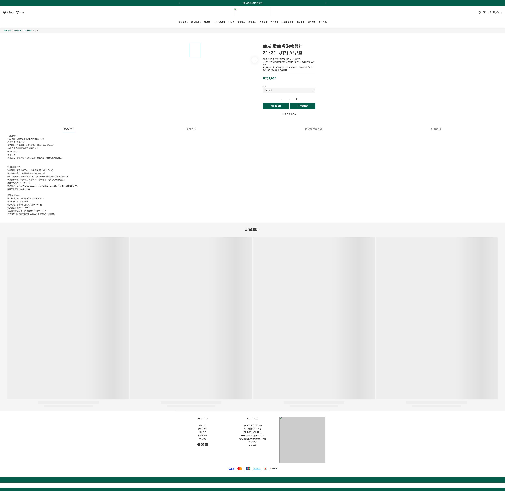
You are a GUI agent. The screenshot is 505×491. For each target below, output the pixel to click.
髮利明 (231, 22)
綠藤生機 (252, 22)
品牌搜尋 (28, 30)
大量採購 (252, 445)
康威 (36, 30)
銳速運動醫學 (288, 22)
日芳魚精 (275, 22)
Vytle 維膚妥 (219, 22)
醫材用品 (323, 22)
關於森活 (182, 22)
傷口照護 (312, 22)
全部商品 (7, 30)
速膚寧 (207, 22)
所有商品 (195, 22)
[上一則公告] (179, 3)
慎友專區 (301, 22)
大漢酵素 (263, 22)
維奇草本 (241, 22)
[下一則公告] (326, 3)
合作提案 (252, 442)
